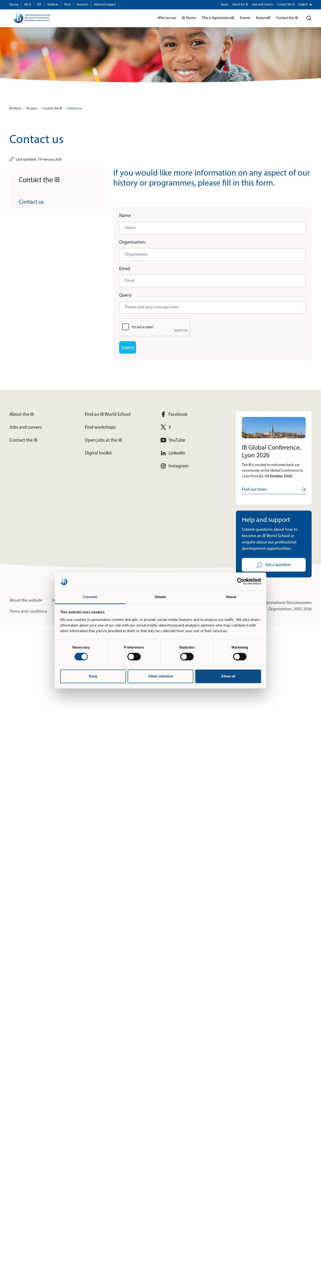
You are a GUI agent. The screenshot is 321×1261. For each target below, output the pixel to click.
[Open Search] (309, 18)
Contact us (74, 108)
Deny (93, 676)
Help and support (105, 4)
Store (67, 4)
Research (82, 4)
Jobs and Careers (262, 4)
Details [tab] (160, 597)
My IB (27, 4)
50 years (32, 108)
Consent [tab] (90, 597)
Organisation (132, 242)
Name (125, 216)
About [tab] (231, 597)
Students (52, 4)
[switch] (134, 657)
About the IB (240, 4)
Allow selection (160, 676)
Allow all (228, 676)
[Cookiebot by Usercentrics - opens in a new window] (240, 581)
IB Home (15, 108)
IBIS (39, 4)
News (224, 4)
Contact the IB (286, 4)
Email (124, 269)
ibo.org (13, 4)
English (302, 4)
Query (125, 295)
